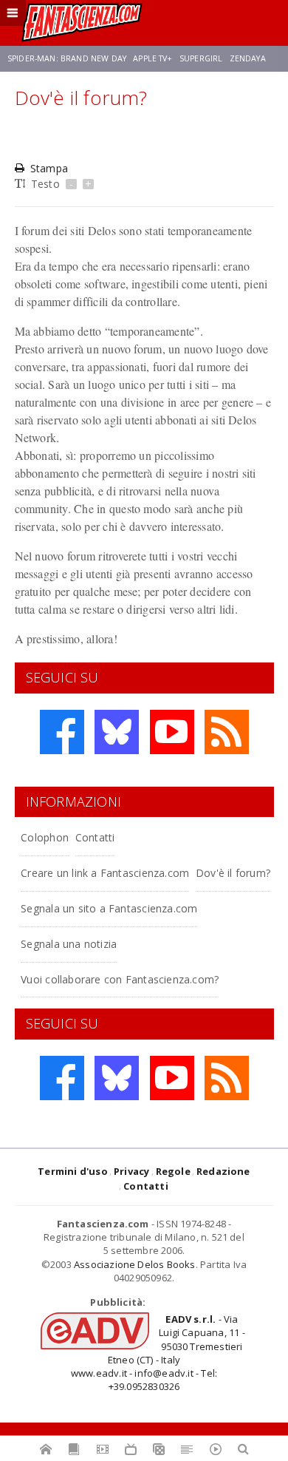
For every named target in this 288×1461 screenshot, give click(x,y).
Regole (173, 1171)
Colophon (45, 837)
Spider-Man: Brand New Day (66, 58)
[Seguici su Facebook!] (62, 732)
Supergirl (200, 58)
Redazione (223, 1171)
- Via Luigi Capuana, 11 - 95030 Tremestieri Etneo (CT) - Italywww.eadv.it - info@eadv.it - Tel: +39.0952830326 (158, 1352)
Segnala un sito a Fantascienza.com (109, 908)
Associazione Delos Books (135, 1264)
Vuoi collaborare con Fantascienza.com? (120, 979)
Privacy (131, 1171)
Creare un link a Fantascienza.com (105, 873)
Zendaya (248, 58)
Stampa (49, 168)
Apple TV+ (152, 58)
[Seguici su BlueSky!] (117, 732)
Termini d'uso (73, 1171)
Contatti (95, 837)
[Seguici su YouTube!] (172, 732)
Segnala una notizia (69, 944)
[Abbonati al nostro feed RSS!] (227, 732)
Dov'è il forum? (233, 873)
